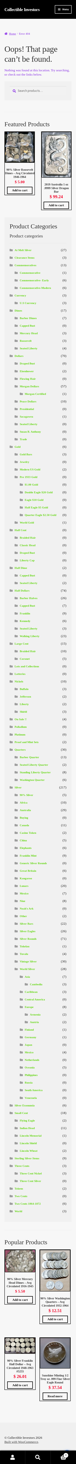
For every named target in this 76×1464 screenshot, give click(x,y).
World (18, 1211)
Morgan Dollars (29, 386)
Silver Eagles (27, 931)
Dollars (19, 355)
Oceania (30, 1067)
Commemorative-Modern (35, 287)
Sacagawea (26, 416)
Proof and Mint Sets (27, 742)
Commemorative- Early (34, 280)
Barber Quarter (29, 757)
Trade (23, 439)
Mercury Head (29, 333)
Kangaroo (26, 878)
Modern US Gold (30, 469)
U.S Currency (28, 303)
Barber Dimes (28, 318)
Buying (24, 817)
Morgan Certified (35, 393)
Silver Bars (26, 923)
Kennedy (25, 621)
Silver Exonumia (25, 1105)
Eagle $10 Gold (34, 499)
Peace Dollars (28, 401)
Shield (23, 711)
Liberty (24, 704)
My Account (12, 1457)
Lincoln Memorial (31, 1135)
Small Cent (21, 1113)
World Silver (27, 969)
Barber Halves (28, 598)
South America (34, 1090)
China (23, 840)
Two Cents (21, 1196)
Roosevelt (26, 340)
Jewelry (24, 461)
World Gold (27, 522)
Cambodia (36, 984)
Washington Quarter (32, 779)
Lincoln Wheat (28, 1150)
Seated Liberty (28, 348)
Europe (29, 1007)
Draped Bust (27, 363)
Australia (25, 810)
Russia (29, 1082)
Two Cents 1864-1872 (28, 1203)
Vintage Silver (28, 961)
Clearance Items (24, 257)
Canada (24, 825)
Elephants (26, 847)
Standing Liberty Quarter (35, 772)
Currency (20, 295)
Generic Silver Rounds (33, 863)
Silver (18, 787)
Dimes (18, 310)
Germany (30, 1037)
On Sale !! (21, 719)
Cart (59, 1453)
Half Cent (20, 530)
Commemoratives (25, 265)
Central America (35, 999)
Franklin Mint (28, 855)
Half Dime (21, 567)
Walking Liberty (29, 636)
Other (23, 916)
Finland (29, 1029)
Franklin (25, 613)
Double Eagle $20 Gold (39, 492)
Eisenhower (27, 371)
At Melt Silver (23, 250)
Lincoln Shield (28, 1143)
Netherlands (32, 1059)
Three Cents (22, 1165)
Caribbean (31, 991)
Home (12, 33)
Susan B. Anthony (30, 431)
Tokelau (24, 946)
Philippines (31, 1075)
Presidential (27, 409)
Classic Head (27, 545)
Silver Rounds (28, 938)
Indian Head (27, 1128)
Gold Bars (26, 454)
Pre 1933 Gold (28, 477)
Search (38, 1457)
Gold (17, 446)
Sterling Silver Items (27, 1158)
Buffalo (24, 689)
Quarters (20, 749)
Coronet (25, 658)
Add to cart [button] (19, 190)
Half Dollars (22, 590)
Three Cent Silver (30, 1181)
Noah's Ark (26, 908)
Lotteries (20, 673)
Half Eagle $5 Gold (36, 507)
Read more (55, 1396)
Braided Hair (28, 537)
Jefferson (25, 696)
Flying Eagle (27, 1120)
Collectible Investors (21, 9)
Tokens (19, 1188)
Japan (28, 1044)
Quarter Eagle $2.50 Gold (40, 515)
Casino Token (28, 832)
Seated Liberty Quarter (34, 764)
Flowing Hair (28, 378)
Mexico (24, 893)
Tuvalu (24, 953)
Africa (23, 802)
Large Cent (21, 643)
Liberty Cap (27, 560)
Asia (27, 976)
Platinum (20, 734)
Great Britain (28, 870)
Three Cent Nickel (31, 1173)
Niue (22, 901)
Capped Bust (27, 325)
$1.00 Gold (31, 484)
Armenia (35, 1014)
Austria (34, 1022)
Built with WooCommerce (21, 1442)
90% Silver (26, 795)
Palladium (21, 726)
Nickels (19, 681)
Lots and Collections (27, 666)
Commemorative (30, 272)
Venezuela (31, 1097)
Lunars (24, 885)
